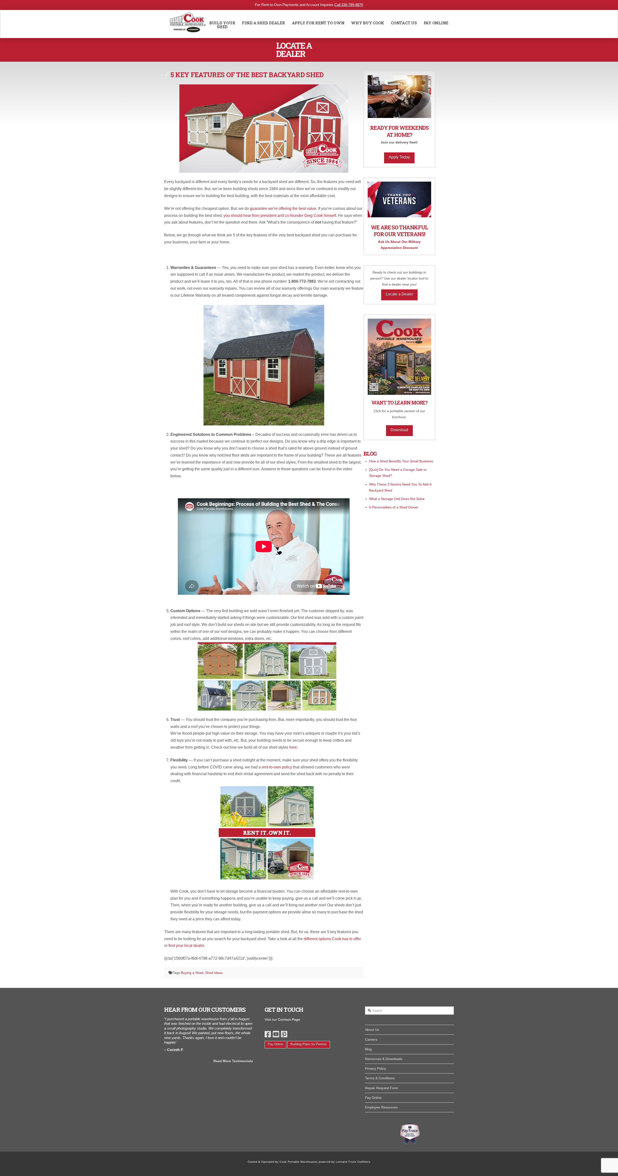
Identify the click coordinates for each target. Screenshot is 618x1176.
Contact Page (289, 1019)
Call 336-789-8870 (348, 5)
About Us (372, 1030)
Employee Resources (381, 1107)
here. (294, 747)
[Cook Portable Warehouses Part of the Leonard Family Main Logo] (188, 24)
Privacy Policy (375, 1068)
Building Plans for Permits (308, 1044)
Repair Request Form (381, 1088)
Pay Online (275, 1044)
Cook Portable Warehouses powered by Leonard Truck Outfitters (325, 1161)
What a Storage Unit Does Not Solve (397, 499)
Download (399, 430)
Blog (368, 1049)
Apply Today (399, 157)
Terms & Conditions (380, 1078)
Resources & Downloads (383, 1059)
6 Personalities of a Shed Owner (393, 507)
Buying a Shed (192, 973)
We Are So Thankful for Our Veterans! (399, 231)
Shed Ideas (214, 973)
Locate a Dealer (399, 294)
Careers (371, 1039)
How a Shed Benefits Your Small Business (401, 461)
